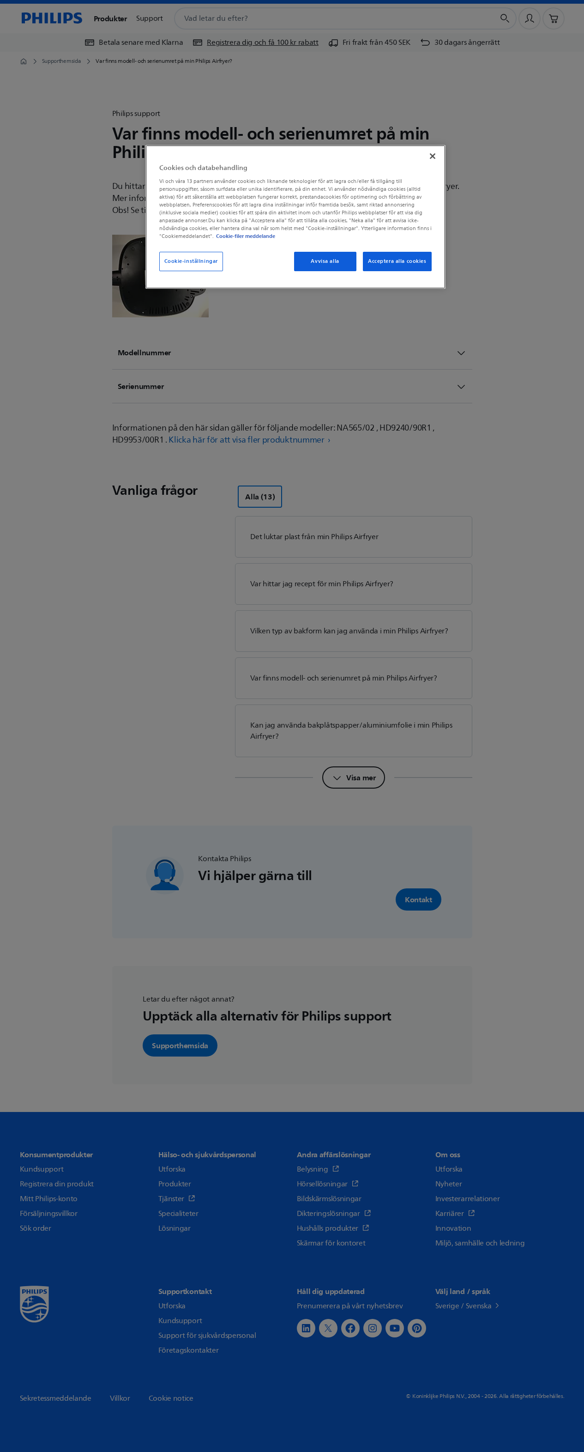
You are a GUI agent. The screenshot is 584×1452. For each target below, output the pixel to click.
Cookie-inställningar (191, 261)
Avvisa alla (325, 261)
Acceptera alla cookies (397, 261)
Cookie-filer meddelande (245, 236)
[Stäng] (432, 156)
